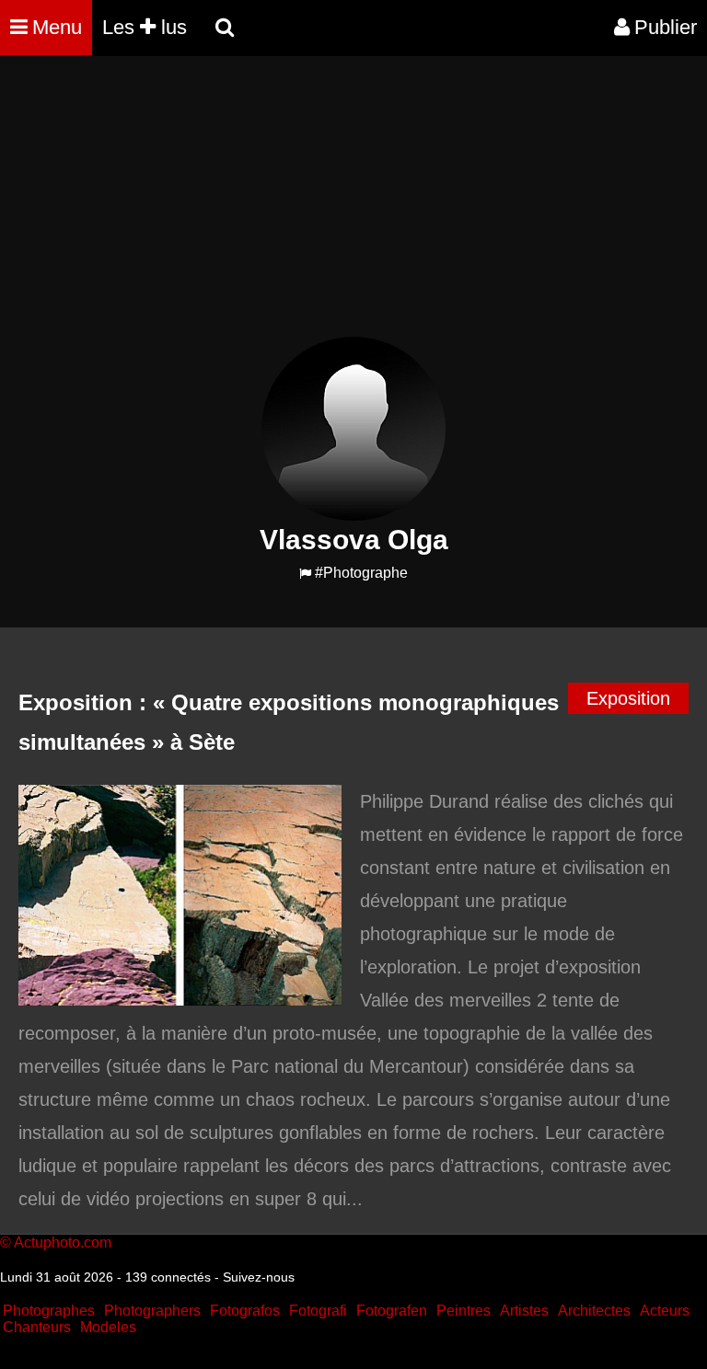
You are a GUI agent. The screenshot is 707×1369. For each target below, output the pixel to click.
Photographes (49, 1310)
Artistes (524, 1310)
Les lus (144, 27)
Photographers (152, 1310)
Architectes (594, 1310)
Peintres (463, 1310)
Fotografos (245, 1310)
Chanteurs (37, 1327)
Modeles (108, 1327)
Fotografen (391, 1310)
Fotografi (318, 1310)
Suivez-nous (259, 1277)
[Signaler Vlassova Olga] (305, 574)
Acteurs (665, 1310)
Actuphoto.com (62, 1242)
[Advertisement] (335, 208)
